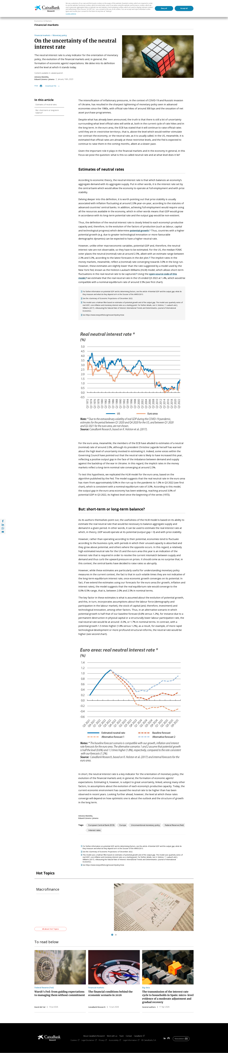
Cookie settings (71, 14)
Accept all (184, 8)
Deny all (164, 8)
